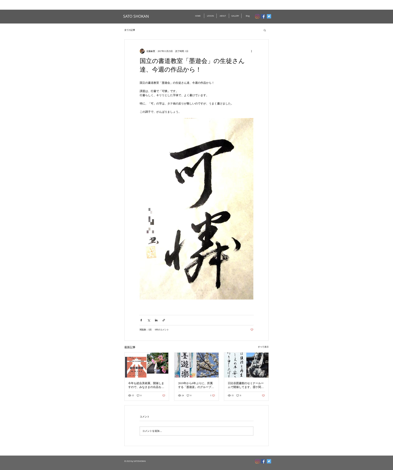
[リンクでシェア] (163, 320)
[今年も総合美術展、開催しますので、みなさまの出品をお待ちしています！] (147, 365)
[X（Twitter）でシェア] (148, 320)
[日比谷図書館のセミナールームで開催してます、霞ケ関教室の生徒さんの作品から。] (246, 365)
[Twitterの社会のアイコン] (269, 16)
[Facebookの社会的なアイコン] (263, 16)
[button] (264, 30)
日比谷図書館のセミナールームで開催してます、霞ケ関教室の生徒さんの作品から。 (246, 385)
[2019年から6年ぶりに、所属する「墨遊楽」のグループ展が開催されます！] (196, 365)
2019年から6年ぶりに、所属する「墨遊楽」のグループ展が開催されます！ (196, 385)
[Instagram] (257, 16)
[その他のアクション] (251, 51)
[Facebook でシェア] (141, 320)
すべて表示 (263, 347)
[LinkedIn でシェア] (156, 320)
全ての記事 (129, 30)
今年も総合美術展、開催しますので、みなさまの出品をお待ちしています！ (146, 385)
